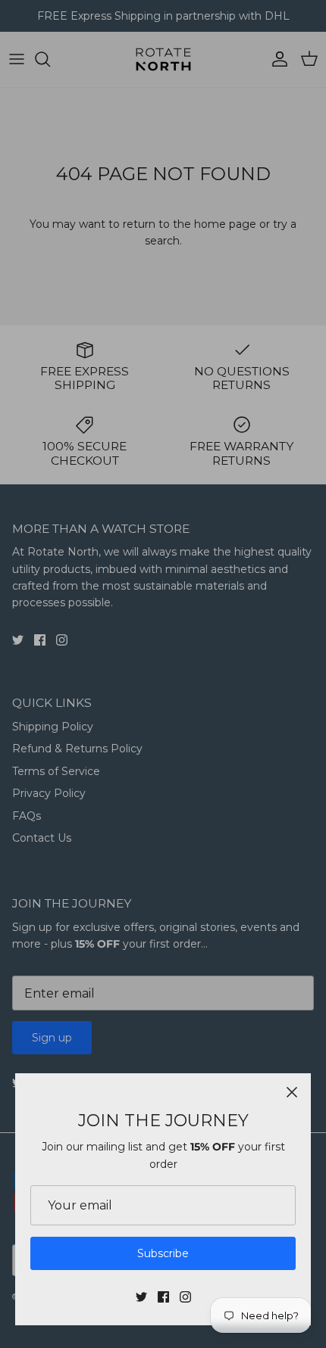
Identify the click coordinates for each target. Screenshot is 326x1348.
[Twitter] (141, 1297)
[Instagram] (185, 1297)
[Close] (292, 1092)
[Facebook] (163, 1297)
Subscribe (163, 1253)
